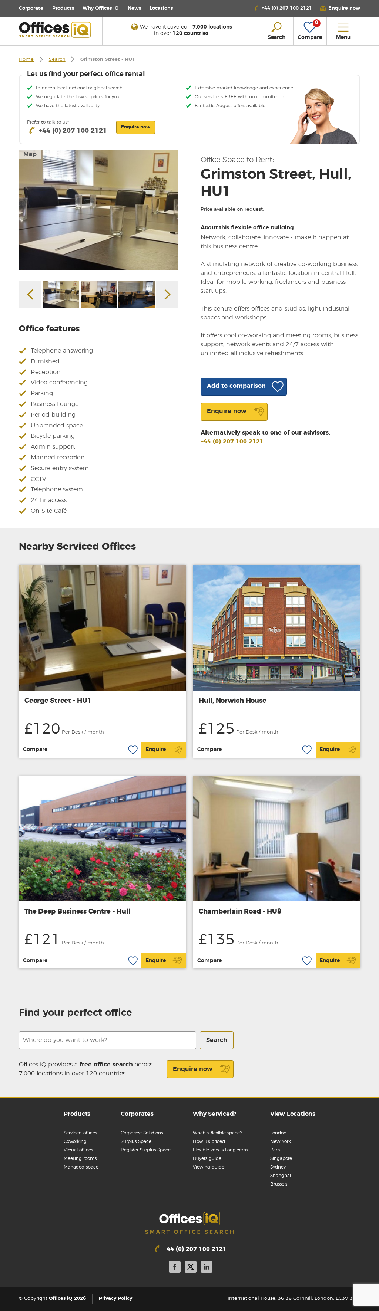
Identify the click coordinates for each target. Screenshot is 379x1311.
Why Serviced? (214, 1114)
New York (280, 1141)
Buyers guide (207, 1158)
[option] (98, 210)
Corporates (137, 1114)
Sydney (278, 1167)
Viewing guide (208, 1167)
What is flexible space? (217, 1133)
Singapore (281, 1158)
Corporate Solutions (142, 1133)
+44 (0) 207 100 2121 (232, 442)
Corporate (31, 8)
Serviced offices (80, 1133)
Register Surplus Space (146, 1150)
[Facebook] (175, 1268)
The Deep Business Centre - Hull (77, 911)
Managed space (81, 1167)
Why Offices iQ (101, 8)
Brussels (278, 1184)
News (134, 8)
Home (26, 59)
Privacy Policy (115, 1298)
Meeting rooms (80, 1158)
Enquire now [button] (135, 127)
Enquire (155, 749)
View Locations (292, 1114)
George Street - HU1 (57, 701)
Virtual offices (78, 1150)
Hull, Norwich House (232, 701)
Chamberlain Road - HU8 (240, 911)
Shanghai (280, 1175)
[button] (339, 8)
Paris (275, 1150)
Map (30, 154)
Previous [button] (30, 294)
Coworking (75, 1141)
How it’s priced (209, 1141)
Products (63, 8)
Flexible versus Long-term (220, 1150)
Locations (161, 8)
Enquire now (192, 1069)
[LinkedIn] (206, 1268)
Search (57, 59)
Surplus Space (136, 1141)
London (278, 1133)
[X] (191, 1268)
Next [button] (167, 294)
